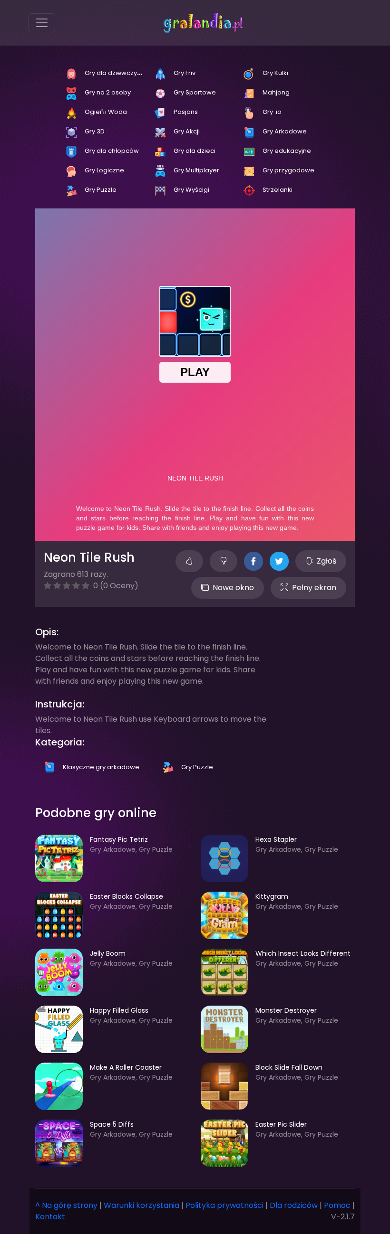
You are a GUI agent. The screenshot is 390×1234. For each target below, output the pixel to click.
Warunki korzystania (141, 1205)
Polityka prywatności (224, 1205)
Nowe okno (233, 587)
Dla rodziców (294, 1205)
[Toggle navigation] (42, 22)
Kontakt (50, 1216)
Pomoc (337, 1205)
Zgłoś (326, 561)
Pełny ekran (314, 587)
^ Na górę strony (66, 1205)
